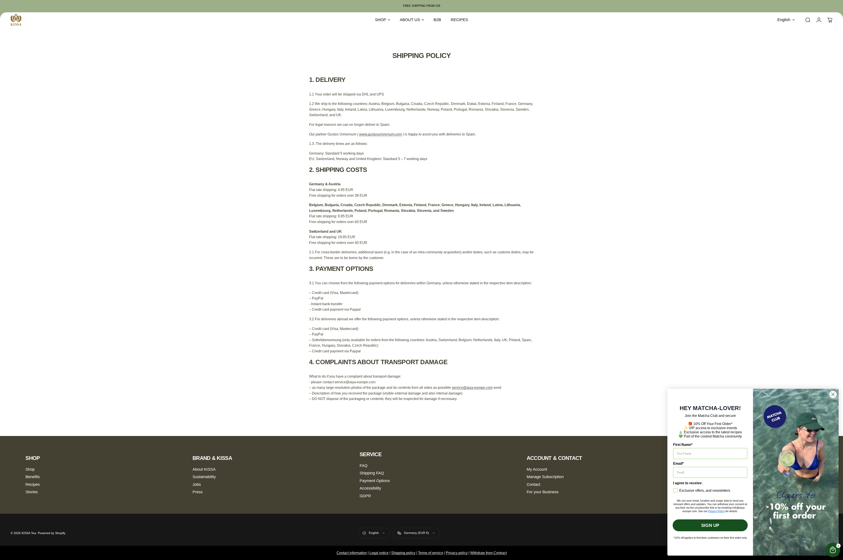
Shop (30, 469)
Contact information (352, 553)
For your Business (542, 492)
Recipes (32, 484)
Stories (31, 492)
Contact (533, 484)
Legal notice (379, 553)
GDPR (365, 496)
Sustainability (204, 477)
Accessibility (370, 488)
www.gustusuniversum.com (380, 134)
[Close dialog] (833, 394)
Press (198, 492)
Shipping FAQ (372, 473)
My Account (537, 469)
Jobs (197, 484)
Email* (678, 463)
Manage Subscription (545, 477)
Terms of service (430, 553)
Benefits (32, 477)
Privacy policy (457, 553)
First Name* (682, 445)
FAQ (363, 465)
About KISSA (204, 469)
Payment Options (375, 481)
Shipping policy (403, 553)
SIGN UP (710, 525)
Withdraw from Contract (488, 553)
